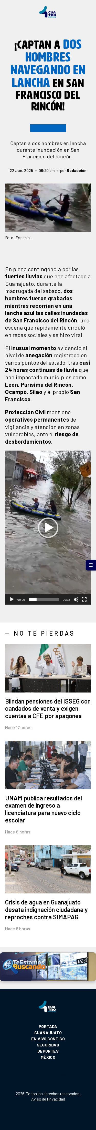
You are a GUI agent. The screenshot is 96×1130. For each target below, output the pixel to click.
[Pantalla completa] (84, 599)
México (48, 1057)
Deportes (48, 1050)
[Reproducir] (11, 599)
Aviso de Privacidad (48, 1098)
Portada (48, 1026)
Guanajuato (48, 1032)
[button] (48, 527)
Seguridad (48, 1044)
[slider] (44, 599)
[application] (48, 528)
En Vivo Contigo (48, 1038)
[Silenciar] (76, 599)
